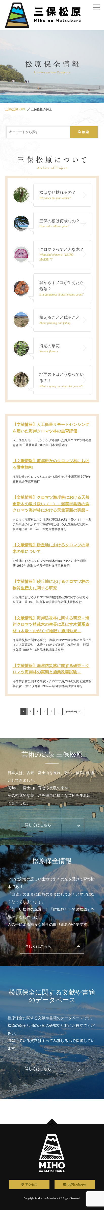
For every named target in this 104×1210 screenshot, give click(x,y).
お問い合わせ (77, 1184)
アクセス (31, 1184)
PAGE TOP (55, 1120)
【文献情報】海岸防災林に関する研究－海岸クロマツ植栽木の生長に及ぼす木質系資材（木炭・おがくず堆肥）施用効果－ (51, 624)
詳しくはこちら (38, 825)
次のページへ (73, 711)
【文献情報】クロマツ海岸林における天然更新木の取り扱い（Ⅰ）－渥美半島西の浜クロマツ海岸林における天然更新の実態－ (51, 503)
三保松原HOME (15, 109)
